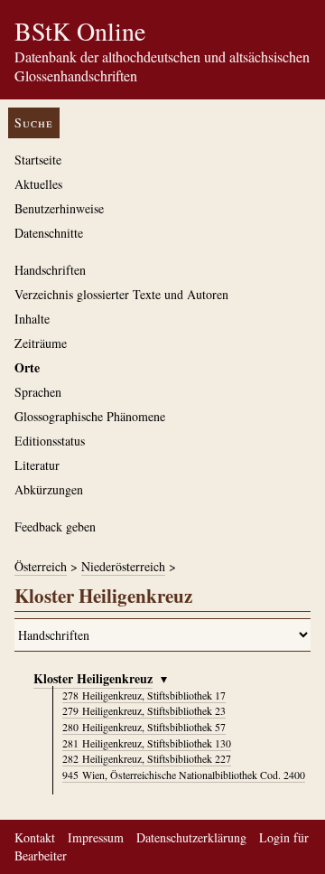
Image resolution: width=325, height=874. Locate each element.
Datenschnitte (48, 232)
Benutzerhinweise (59, 208)
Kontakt (34, 837)
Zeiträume (40, 343)
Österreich (40, 566)
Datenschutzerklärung (191, 837)
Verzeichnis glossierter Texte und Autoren (121, 294)
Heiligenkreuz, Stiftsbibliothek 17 (144, 695)
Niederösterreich (123, 566)
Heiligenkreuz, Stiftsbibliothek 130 (146, 743)
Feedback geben (55, 526)
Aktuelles (38, 184)
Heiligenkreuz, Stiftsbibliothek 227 (146, 758)
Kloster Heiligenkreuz (93, 678)
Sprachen (37, 391)
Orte (27, 367)
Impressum (96, 837)
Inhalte (32, 318)
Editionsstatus (49, 440)
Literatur (37, 465)
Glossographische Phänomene (89, 416)
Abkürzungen (48, 489)
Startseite (37, 159)
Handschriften (50, 269)
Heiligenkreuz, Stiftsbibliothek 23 (144, 710)
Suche (33, 122)
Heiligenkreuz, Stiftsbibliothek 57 (144, 726)
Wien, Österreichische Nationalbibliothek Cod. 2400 (183, 774)
